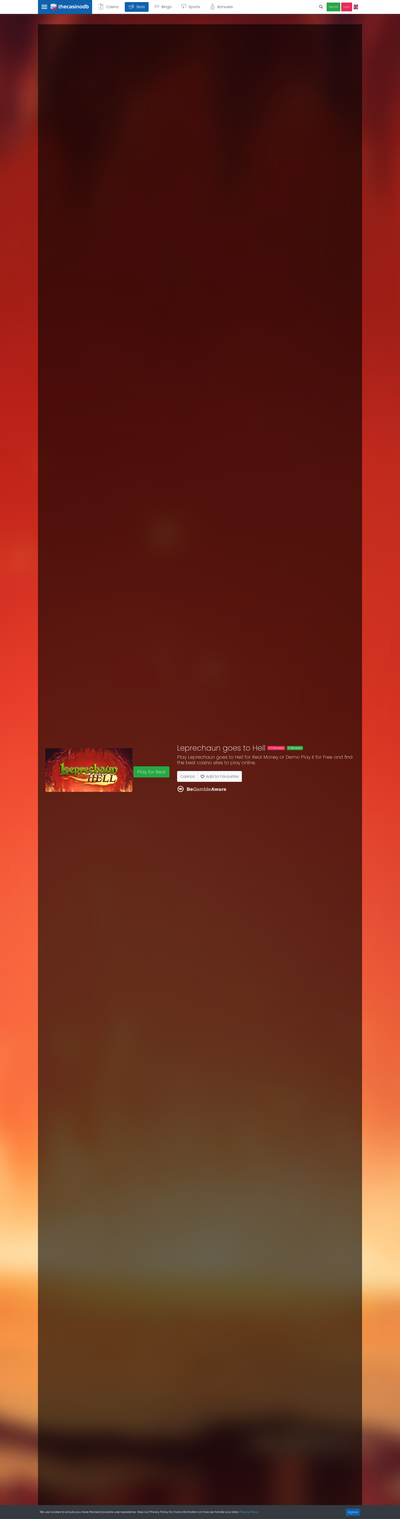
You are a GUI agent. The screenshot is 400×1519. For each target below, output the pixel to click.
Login (346, 7)
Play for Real (151, 772)
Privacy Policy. (249, 1512)
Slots (140, 7)
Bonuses (225, 7)
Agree (353, 1512)
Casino (112, 7)
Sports (194, 7)
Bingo (167, 7)
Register (333, 7)
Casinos (187, 776)
